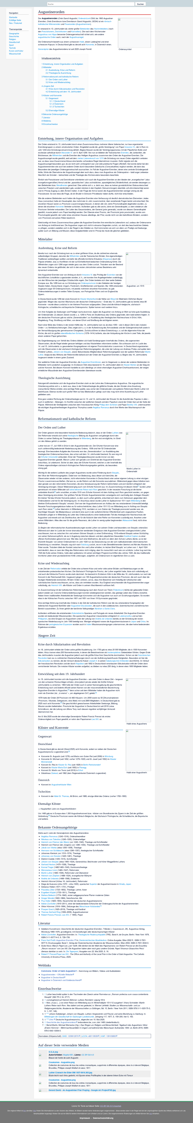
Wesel (113, 298)
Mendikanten (61, 185)
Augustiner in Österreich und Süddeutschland (60, 980)
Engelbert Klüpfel (48, 892)
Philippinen (42, 618)
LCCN (84, 1036)
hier (24, 1110)
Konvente (90, 44)
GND (64, 1036)
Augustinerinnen (83, 24)
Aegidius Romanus (101, 407)
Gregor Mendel (47, 898)
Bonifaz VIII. (132, 404)
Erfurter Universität (49, 456)
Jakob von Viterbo (49, 847)
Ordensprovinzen (88, 283)
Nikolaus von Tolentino (51, 839)
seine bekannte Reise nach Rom (83, 489)
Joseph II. (93, 660)
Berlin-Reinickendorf (92, 764)
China (142, 621)
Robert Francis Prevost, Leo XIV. (55, 914)
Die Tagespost (72, 951)
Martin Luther (47, 872)
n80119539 (93, 1036)
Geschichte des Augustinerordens (61, 1022)
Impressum (85, 1118)
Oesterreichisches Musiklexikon (92, 940)
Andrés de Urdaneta (104, 618)
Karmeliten (75, 31)
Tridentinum (118, 589)
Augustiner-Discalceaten (81, 605)
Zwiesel (54, 773)
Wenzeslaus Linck (49, 870)
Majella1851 (68, 1054)
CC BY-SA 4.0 (88, 1054)
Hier (34, 1110)
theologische (73, 435)
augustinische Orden (47, 37)
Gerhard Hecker (48, 864)
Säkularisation (44, 660)
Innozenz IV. (130, 146)
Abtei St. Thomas (61, 796)
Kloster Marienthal (88, 298)
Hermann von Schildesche (52, 850)
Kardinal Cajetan (131, 536)
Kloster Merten (130, 364)
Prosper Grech (47, 909)
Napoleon (80, 663)
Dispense (107, 258)
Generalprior (43, 49)
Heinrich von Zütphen (50, 875)
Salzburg (85, 544)
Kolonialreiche (78, 613)
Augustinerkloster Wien (61, 784)
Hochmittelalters (101, 28)
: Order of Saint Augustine (58, 970)
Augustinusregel (76, 37)
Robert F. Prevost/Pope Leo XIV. (55, 954)
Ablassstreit (127, 520)
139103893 (111, 1036)
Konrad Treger (47, 867)
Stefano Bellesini (48, 895)
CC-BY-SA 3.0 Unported (110, 1105)
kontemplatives (114, 652)
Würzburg (109, 756)
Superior (93, 884)
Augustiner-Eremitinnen (91, 362)
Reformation (55, 568)
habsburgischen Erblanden (117, 660)
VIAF (103, 1036)
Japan (133, 621)
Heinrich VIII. (56, 585)
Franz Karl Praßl (48, 940)
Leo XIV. (95, 719)
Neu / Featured (15, 23)
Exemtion (111, 274)
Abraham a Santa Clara (105, 608)
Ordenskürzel (84, 18)
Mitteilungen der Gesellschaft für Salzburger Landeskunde (69, 1016)
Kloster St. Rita (64, 764)
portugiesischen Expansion (60, 624)
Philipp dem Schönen (108, 404)
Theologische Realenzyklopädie (91, 934)
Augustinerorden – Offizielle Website (56, 974)
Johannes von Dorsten (51, 856)
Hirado (122, 884)
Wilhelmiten (57, 155)
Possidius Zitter (47, 889)
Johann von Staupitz (62, 351)
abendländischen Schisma (72, 333)
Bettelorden (85, 28)
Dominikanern (61, 31)
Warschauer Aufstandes (89, 906)
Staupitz (115, 472)
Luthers (115, 432)
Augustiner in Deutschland (52, 977)
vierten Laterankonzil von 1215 (90, 158)
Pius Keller (45, 900)
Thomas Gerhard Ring (50, 912)
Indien (89, 624)
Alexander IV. (67, 152)
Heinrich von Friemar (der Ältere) (55, 842)
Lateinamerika (126, 615)
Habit (82, 41)
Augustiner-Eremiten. (65, 940)
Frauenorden (70, 24)
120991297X (73, 1036)
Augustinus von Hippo (47, 34)
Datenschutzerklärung (103, 1118)
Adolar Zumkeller (48, 903)
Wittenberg (86, 438)
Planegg (82, 767)
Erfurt (80, 770)
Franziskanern (48, 31)
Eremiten (125, 152)
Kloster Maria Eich (59, 767)
